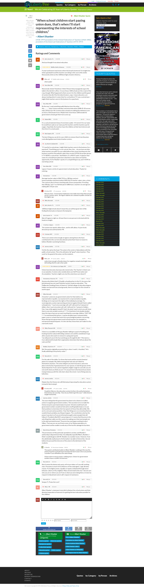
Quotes (59, 5)
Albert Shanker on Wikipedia (74, 549)
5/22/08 (57, 59)
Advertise (28, 574)
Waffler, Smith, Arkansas (57, 67)
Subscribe (110, 1)
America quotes (43, 541)
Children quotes (43, 553)
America (41, 46)
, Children (81, 46)
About (27, 570)
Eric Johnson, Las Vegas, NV (58, 266)
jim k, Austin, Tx (48, 59)
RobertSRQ (47, 119)
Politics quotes (56, 550)
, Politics (75, 46)
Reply (89, 59)
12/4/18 (64, 191)
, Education (70, 46)
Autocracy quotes (56, 541)
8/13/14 (55, 294)
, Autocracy (47, 46)
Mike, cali (47, 79)
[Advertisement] (107, 164)
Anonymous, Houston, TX (50, 278)
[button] (42, 499)
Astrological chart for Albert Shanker (76, 552)
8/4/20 (66, 447)
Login (93, 1)
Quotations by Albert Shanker (74, 540)
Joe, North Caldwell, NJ (51, 143)
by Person (82, 5)
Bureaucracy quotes (45, 544)
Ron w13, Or (47, 356)
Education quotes (44, 550)
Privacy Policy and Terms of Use (71, 586)
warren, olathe (48, 246)
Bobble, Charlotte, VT (49, 346)
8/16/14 (54, 486)
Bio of (72, 537)
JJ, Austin (47, 447)
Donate (117, 1)
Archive (27, 572)
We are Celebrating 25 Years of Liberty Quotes (63, 9)
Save (43, 523)
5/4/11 (61, 278)
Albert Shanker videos (72, 546)
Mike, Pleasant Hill (49, 328)
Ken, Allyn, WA (48, 85)
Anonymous (46, 175)
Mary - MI (47, 486)
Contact (28, 578)
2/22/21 (67, 79)
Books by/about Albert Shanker (75, 543)
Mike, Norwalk (48, 200)
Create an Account (101, 1)
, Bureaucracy (55, 46)
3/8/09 (70, 266)
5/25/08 (56, 234)
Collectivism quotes (45, 547)
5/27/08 (57, 246)
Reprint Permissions (32, 576)
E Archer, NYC (48, 191)
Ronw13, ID (99, 221)
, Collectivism (63, 46)
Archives (92, 5)
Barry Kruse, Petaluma (49, 430)
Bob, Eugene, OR (49, 133)
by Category (70, 5)
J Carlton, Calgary (48, 225)
